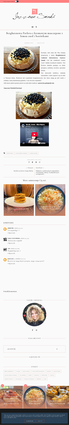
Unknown (10, 228)
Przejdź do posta (11, 406)
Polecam (36, 375)
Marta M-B (11, 258)
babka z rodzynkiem (14, 238)
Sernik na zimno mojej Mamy (23, 171)
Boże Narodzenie (9, 371)
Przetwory (44, 375)
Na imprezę (23, 375)
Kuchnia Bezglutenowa (21, 153)
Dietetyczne (10, 153)
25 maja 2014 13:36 (24, 238)
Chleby (18, 371)
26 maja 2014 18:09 (15, 248)
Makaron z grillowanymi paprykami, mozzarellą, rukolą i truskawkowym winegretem (47, 172)
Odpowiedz (11, 233)
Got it (40, 421)
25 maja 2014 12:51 (18, 228)
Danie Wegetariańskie (38, 371)
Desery (49, 371)
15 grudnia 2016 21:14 (20, 258)
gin (9, 248)
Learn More (29, 421)
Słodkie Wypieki (34, 153)
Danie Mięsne (26, 371)
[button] (18, 25)
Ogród (30, 375)
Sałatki (52, 375)
